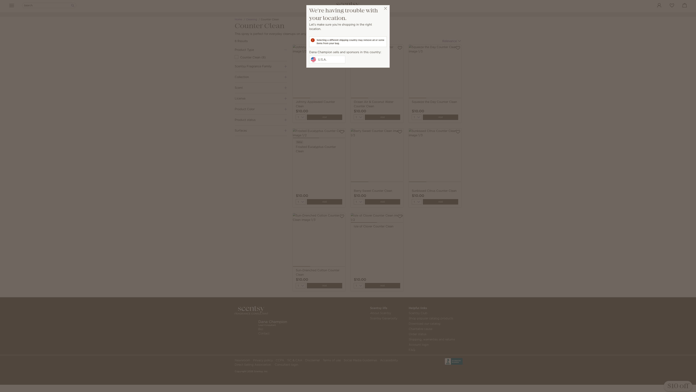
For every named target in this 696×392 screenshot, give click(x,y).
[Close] (385, 8)
